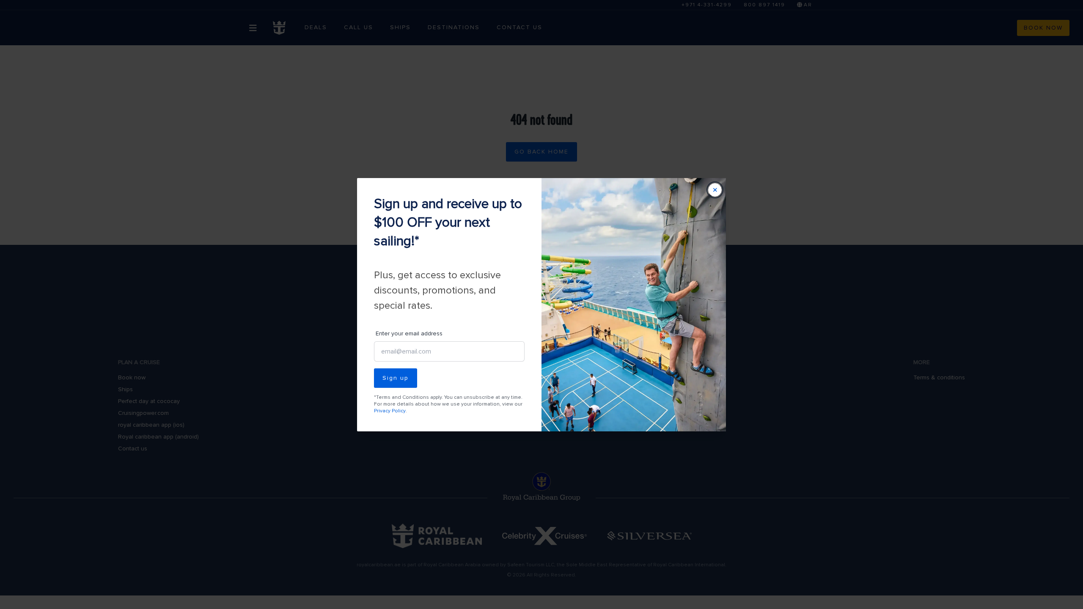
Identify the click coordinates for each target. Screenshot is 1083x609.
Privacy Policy (390, 411)
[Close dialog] (715, 190)
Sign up (395, 377)
